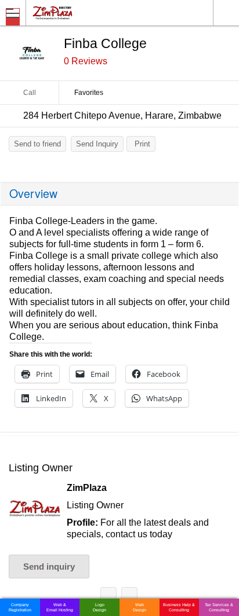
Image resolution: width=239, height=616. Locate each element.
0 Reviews (85, 61)
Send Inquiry (97, 144)
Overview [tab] (33, 193)
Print (142, 144)
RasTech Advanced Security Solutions (129, 597)
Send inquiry (49, 566)
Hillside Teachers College (108, 597)
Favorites (88, 93)
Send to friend (37, 144)
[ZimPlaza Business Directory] (80, 12)
